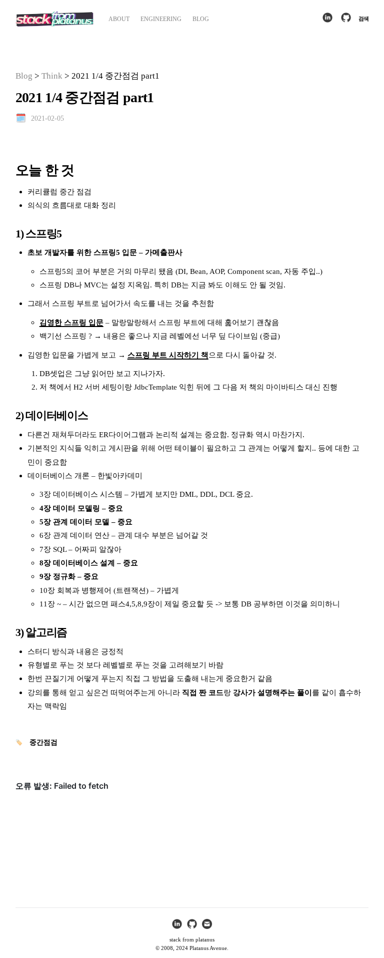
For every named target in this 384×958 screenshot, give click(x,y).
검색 (363, 19)
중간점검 (44, 742)
